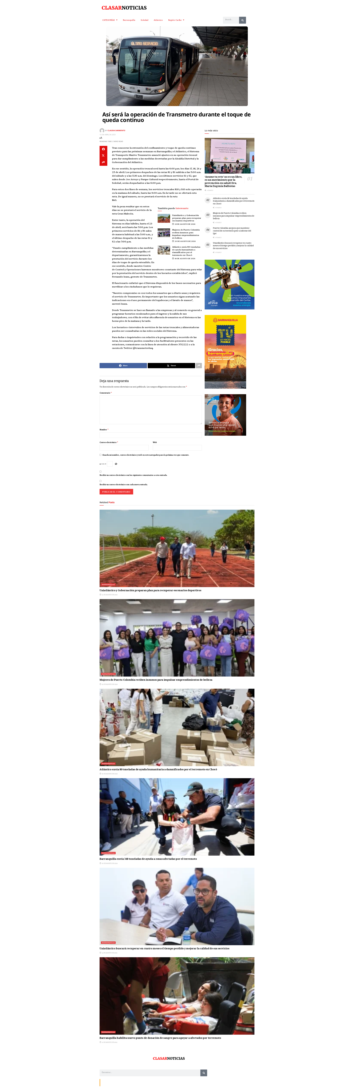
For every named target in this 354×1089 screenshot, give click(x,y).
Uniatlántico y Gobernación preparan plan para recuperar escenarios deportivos (186, 218)
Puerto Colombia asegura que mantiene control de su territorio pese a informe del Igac (232, 231)
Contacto (105, 1082)
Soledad (144, 20)
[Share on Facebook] (103, 149)
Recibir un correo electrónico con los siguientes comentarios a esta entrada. (133, 475)
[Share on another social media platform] (103, 162)
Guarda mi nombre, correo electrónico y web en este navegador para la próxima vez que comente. (145, 455)
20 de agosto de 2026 (185, 241)
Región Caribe (175, 20)
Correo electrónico (109, 442)
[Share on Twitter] (103, 156)
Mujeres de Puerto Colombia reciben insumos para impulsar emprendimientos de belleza (186, 233)
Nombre (104, 429)
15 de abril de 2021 (108, 134)
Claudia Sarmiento (116, 130)
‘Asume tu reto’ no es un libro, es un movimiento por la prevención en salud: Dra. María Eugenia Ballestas (223, 182)
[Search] (242, 20)
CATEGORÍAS (108, 20)
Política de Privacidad (133, 1082)
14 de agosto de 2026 (109, 953)
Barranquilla (129, 20)
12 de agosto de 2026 (109, 1042)
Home (121, 1082)
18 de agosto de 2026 (184, 258)
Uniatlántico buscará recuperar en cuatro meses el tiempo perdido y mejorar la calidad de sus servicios (233, 246)
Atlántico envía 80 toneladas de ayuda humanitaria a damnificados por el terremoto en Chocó (186, 250)
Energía (114, 1082)
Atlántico (158, 20)
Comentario (106, 392)
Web (155, 442)
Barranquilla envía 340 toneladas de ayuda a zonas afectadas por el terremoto (148, 859)
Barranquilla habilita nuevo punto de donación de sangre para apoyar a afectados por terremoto (160, 1038)
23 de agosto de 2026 (184, 224)
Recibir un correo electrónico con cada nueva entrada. (124, 484)
